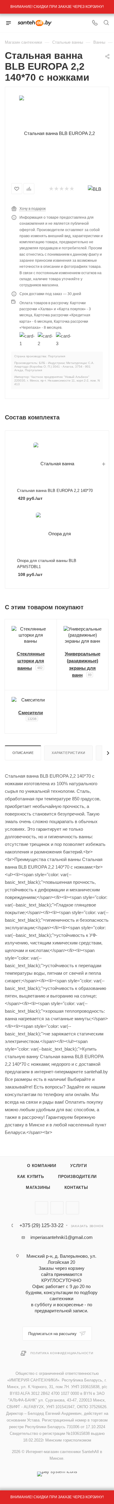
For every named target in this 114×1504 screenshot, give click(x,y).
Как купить (30, 1176)
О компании (41, 1165)
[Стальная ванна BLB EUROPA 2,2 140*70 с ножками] (57, 133)
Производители (77, 1176)
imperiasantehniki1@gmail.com (61, 1237)
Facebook (57, 1207)
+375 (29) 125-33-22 (41, 1225)
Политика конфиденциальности (61, 1353)
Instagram (72, 1207)
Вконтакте (41, 1207)
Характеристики (68, 753)
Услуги (78, 1165)
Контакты (76, 1187)
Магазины (38, 1187)
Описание (22, 753)
